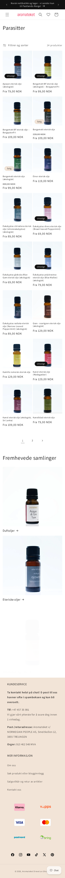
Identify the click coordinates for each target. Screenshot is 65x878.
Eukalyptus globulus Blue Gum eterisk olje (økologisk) (16, 276)
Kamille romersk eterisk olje (17, 372)
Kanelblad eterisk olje (44, 417)
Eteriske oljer (11, 600)
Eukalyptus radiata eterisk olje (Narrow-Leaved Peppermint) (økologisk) (16, 326)
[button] (7, 15)
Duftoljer (9, 531)
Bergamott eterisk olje (44, 129)
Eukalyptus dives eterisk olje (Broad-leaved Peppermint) (47, 228)
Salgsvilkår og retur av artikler (24, 781)
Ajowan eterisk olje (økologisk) (12, 85)
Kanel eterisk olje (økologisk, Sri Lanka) (17, 419)
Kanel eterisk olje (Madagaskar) (41, 373)
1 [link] (22, 440)
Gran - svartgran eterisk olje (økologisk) (46, 325)
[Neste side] (42, 441)
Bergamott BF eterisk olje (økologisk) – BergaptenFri (46, 85)
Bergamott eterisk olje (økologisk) (14, 178)
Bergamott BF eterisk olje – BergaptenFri (16, 131)
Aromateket (27, 871)
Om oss (11, 765)
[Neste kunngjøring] (58, 5)
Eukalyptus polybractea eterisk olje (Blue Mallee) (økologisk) (45, 277)
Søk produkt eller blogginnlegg (25, 773)
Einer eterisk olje (41, 176)
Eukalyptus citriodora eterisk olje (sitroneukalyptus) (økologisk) (17, 229)
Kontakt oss (14, 789)
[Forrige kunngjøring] (7, 5)
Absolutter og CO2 (15, 672)
